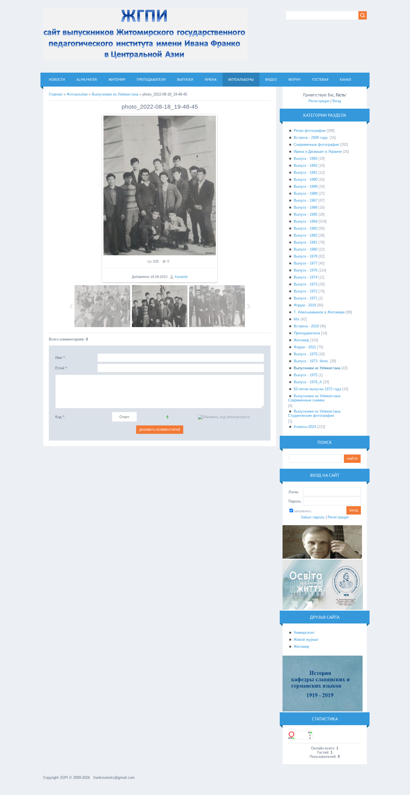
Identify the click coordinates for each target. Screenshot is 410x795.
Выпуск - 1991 (305, 172)
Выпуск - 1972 (305, 291)
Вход (336, 101)
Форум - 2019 (305, 305)
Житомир (301, 340)
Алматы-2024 (305, 427)
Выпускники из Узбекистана (115, 94)
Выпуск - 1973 (305, 284)
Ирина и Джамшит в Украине (318, 151)
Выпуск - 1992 (305, 165)
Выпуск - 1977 (305, 263)
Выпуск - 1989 (305, 186)
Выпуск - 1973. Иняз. (311, 361)
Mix (297, 319)
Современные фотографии (316, 144)
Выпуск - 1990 (305, 179)
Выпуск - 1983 (305, 228)
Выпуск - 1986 (305, 207)
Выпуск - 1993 (305, 158)
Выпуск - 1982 (305, 235)
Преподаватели (307, 333)
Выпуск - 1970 (305, 354)
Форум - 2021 (305, 347)
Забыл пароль (313, 517)
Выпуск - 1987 (305, 200)
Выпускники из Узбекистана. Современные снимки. (314, 398)
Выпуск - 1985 (305, 214)
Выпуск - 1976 (305, 270)
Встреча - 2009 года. (311, 137)
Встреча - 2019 (306, 326)
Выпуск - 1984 (305, 221)
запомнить (303, 511)
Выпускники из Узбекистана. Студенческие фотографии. (314, 413)
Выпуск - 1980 (305, 249)
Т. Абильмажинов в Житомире (319, 312)
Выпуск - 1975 (305, 375)
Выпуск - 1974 (305, 277)
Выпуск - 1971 (305, 298)
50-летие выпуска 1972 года (317, 389)
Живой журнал (306, 639)
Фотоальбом (77, 94)
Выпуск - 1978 (305, 256)
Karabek (181, 277)
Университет (304, 632)
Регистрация (318, 101)
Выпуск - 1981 (305, 242)
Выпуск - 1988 (305, 193)
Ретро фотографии (309, 130)
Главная (55, 94)
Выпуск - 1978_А (308, 382)
